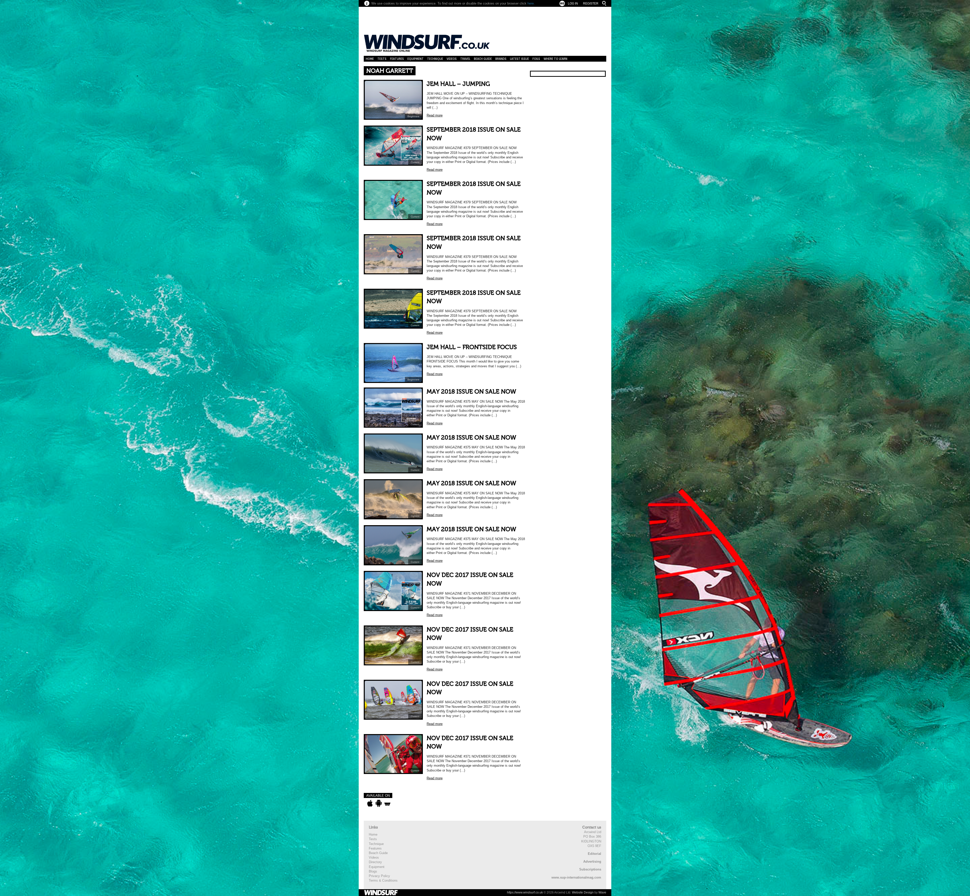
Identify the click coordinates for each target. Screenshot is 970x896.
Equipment (415, 59)
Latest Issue (519, 59)
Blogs (373, 871)
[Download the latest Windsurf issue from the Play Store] (378, 803)
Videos (452, 59)
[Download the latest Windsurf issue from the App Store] (370, 803)
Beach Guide (483, 59)
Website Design (583, 892)
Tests (381, 59)
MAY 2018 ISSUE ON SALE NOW (471, 391)
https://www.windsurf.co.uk (525, 892)
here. (531, 3)
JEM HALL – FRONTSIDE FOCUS (472, 347)
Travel (465, 59)
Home (370, 59)
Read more (435, 115)
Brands (500, 59)
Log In (573, 3)
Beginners (413, 116)
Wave (602, 892)
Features (397, 59)
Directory (375, 862)
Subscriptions (590, 869)
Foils (536, 59)
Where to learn (555, 59)
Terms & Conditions (383, 880)
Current (415, 162)
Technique (435, 59)
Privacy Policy (379, 876)
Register (590, 3)
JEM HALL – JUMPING (458, 84)
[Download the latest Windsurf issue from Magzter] (387, 803)
